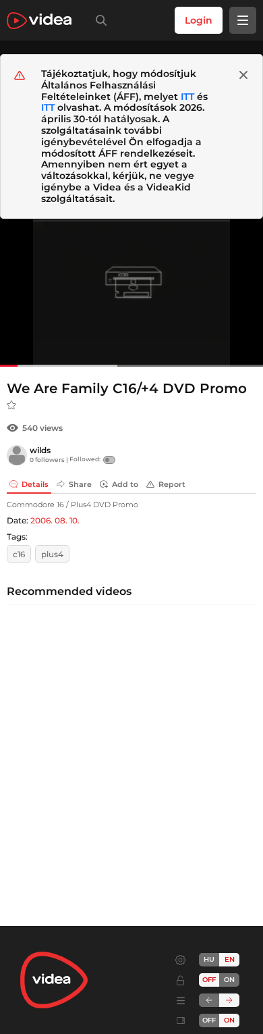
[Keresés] (98, 20)
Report (171, 484)
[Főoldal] (39, 20)
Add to (125, 484)
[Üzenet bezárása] (243, 75)
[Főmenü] (242, 20)
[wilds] (17, 455)
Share (80, 484)
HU (209, 959)
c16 (19, 554)
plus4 (52, 554)
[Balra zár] (209, 1000)
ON (229, 979)
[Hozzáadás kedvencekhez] (11, 405)
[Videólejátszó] (131, 293)
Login (198, 20)
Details (35, 484)
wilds (40, 450)
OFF (209, 1020)
